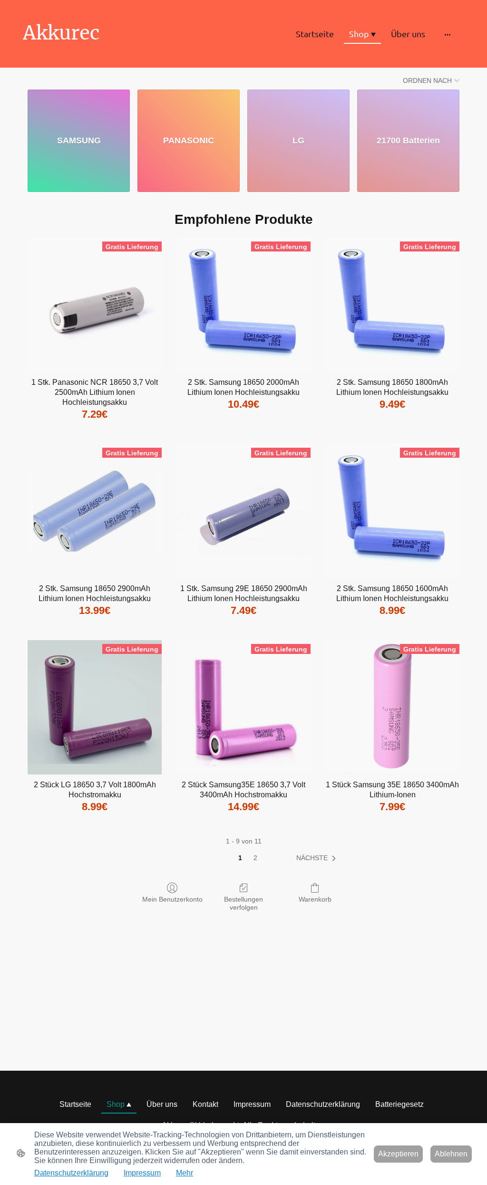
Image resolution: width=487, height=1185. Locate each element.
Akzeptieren (398, 1154)
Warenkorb (315, 899)
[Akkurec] (91, 54)
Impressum (142, 1173)
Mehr (184, 1173)
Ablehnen (451, 1154)
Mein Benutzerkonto (172, 899)
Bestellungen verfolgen (243, 903)
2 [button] (255, 858)
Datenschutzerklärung (71, 1173)
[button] (318, 858)
